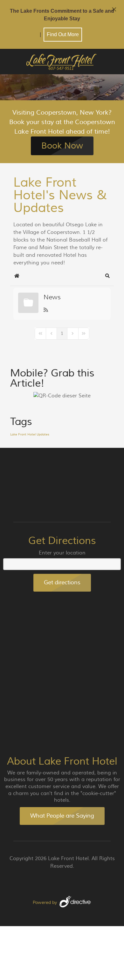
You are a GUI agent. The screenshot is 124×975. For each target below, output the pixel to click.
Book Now (62, 145)
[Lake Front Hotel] (62, 62)
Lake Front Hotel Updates (29, 434)
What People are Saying (62, 815)
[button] (107, 276)
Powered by (45, 902)
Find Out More (63, 34)
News (52, 297)
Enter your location (62, 553)
